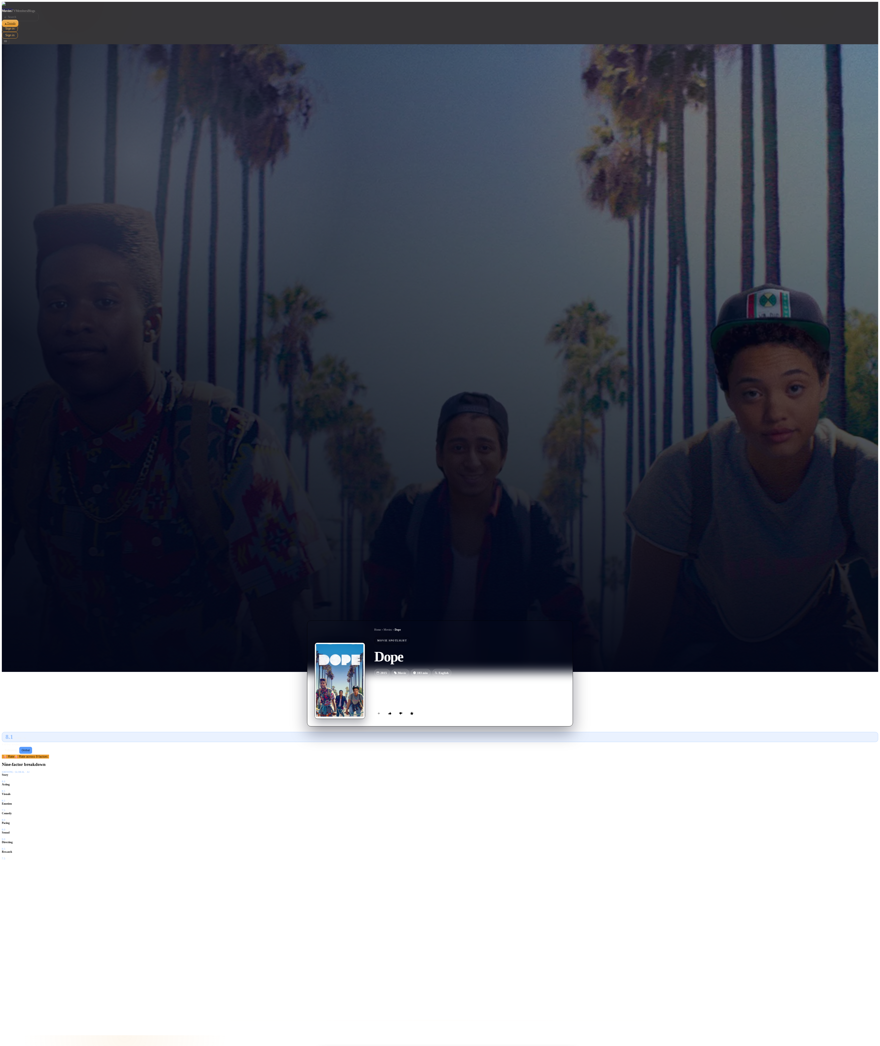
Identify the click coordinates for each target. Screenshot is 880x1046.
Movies (6, 11)
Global (26, 750)
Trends (10, 23)
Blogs (31, 11)
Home (377, 629)
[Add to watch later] (378, 713)
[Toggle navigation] (5, 41)
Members (22, 11)
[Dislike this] (400, 713)
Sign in (9, 28)
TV (13, 11)
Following (11, 750)
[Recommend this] (389, 713)
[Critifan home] (440, 5)
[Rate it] (411, 713)
